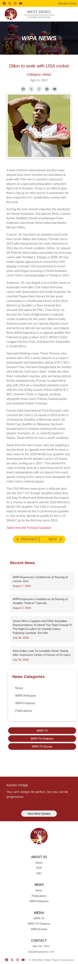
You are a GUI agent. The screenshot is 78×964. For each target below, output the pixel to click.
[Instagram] (15, 3)
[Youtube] (20, 3)
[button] (68, 14)
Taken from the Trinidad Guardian (28, 527)
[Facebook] (4, 3)
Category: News (39, 74)
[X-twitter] (9, 3)
